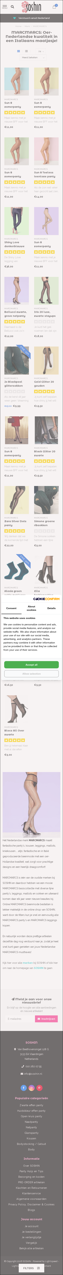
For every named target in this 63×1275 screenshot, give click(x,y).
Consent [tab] (11, 608)
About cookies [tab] (31, 608)
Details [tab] (51, 608)
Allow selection (31, 673)
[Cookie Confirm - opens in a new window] (46, 598)
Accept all (31, 664)
